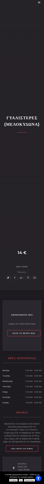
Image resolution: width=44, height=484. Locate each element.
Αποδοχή (13, 480)
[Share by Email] (34, 277)
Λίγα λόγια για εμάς (22, 449)
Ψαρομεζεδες (22, 272)
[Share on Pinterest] (28, 277)
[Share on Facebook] (14, 277)
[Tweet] (8, 277)
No (21, 480)
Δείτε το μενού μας (23, 333)
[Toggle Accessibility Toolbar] (38, 478)
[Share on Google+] (21, 277)
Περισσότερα (29, 480)
